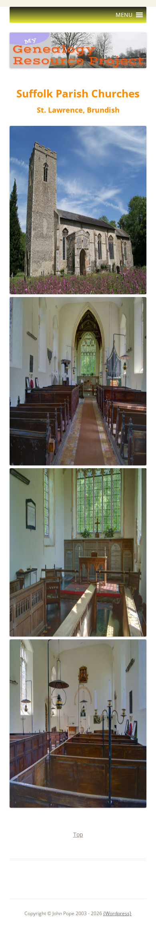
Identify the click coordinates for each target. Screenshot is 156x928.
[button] (124, 15)
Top (78, 834)
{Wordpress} (117, 913)
